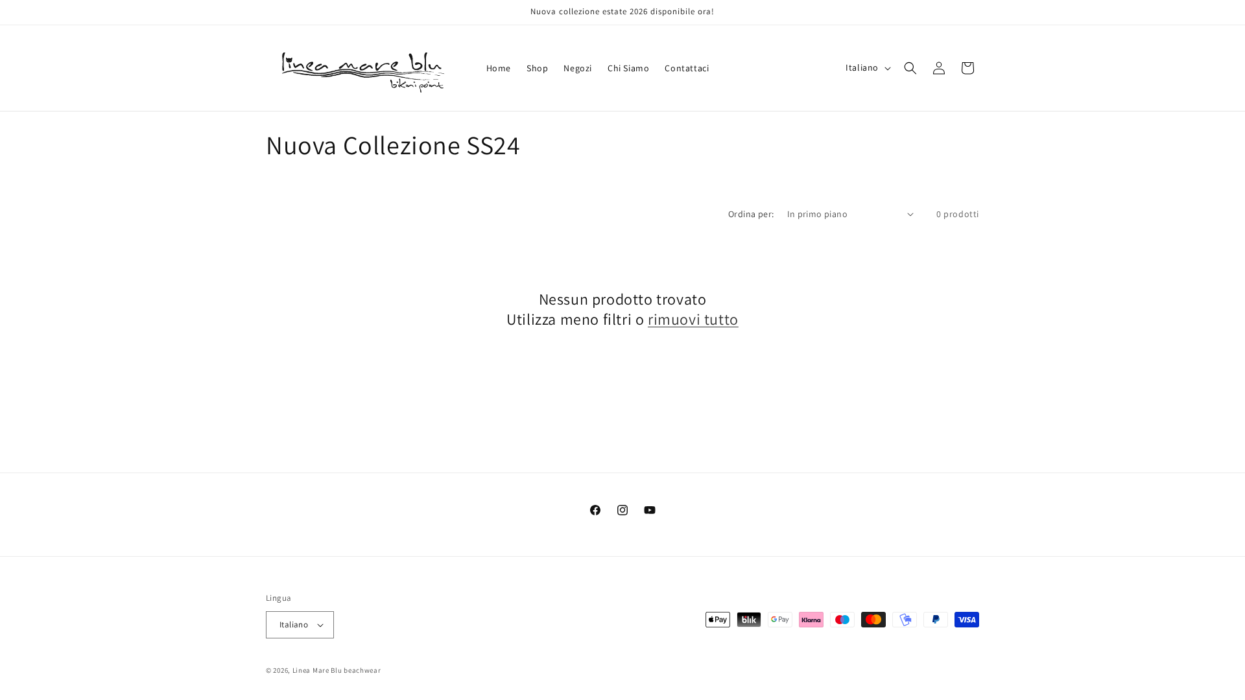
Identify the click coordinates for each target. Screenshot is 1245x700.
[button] (910, 68)
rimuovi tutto (693, 319)
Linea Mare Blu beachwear (336, 670)
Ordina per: (751, 214)
